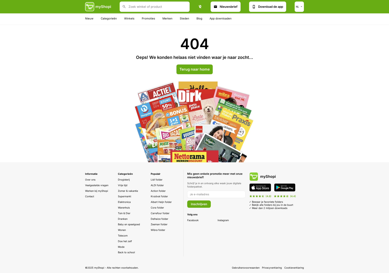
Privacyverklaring (272, 267)
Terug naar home (194, 69)
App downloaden (221, 18)
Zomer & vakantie (128, 190)
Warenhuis (124, 207)
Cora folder (157, 207)
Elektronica (124, 201)
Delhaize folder (159, 218)
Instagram (223, 220)
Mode (121, 246)
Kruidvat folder (159, 196)
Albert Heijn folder (161, 201)
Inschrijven (199, 204)
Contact (89, 196)
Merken (167, 18)
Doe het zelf (125, 241)
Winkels (129, 18)
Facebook (193, 220)
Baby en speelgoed (129, 224)
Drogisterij (124, 179)
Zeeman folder (159, 224)
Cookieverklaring (294, 267)
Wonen (122, 229)
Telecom (123, 235)
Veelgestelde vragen (96, 185)
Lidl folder (156, 179)
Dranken (122, 218)
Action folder (158, 190)
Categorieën (109, 18)
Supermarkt (124, 196)
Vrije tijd (122, 185)
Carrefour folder (160, 213)
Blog (199, 18)
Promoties (148, 18)
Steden (184, 18)
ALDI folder (157, 185)
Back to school (126, 252)
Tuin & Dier (124, 213)
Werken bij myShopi (96, 190)
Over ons (90, 179)
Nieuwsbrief (229, 7)
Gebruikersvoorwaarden (246, 267)
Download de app (270, 7)
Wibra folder (158, 229)
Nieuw (89, 18)
